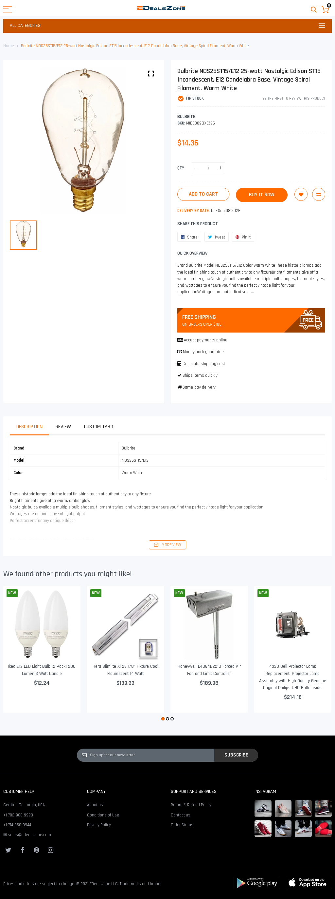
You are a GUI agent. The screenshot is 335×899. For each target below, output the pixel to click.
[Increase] (221, 168)
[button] (163, 718)
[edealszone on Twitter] (8, 850)
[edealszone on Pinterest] (36, 850)
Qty (180, 167)
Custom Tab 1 (98, 426)
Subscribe (236, 755)
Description (29, 426)
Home (8, 45)
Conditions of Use (103, 815)
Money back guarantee (203, 351)
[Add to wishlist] (301, 194)
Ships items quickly (200, 375)
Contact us (180, 815)
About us (95, 805)
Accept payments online (205, 340)
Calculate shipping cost (204, 363)
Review (63, 426)
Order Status (182, 825)
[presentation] (16, 654)
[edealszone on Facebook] (22, 850)
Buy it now (261, 194)
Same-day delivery (199, 387)
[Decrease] (196, 168)
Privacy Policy (99, 825)
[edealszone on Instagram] (50, 850)
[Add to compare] (318, 194)
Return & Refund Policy (191, 805)
